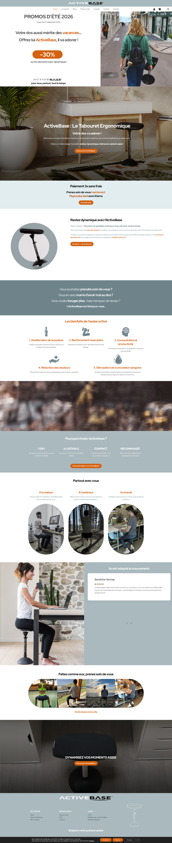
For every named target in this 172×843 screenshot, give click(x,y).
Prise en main (85, 9)
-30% (47, 54)
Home (55, 9)
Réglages (129, 840)
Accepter (106, 840)
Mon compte (34, 820)
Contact (106, 9)
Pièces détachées (36, 817)
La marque (65, 9)
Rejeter (117, 840)
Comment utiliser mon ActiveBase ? (86, 466)
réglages (91, 841)
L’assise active (34, 345)
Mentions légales (94, 820)
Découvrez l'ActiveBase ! (86, 151)
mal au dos (103, 295)
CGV (89, 815)
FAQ (60, 817)
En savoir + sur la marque (81, 244)
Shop (75, 9)
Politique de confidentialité (97, 817)
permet (127, 230)
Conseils (97, 9)
